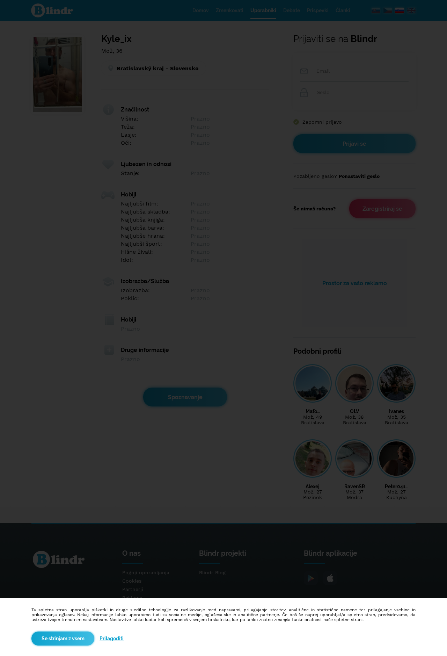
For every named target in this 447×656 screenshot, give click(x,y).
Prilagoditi (112, 638)
